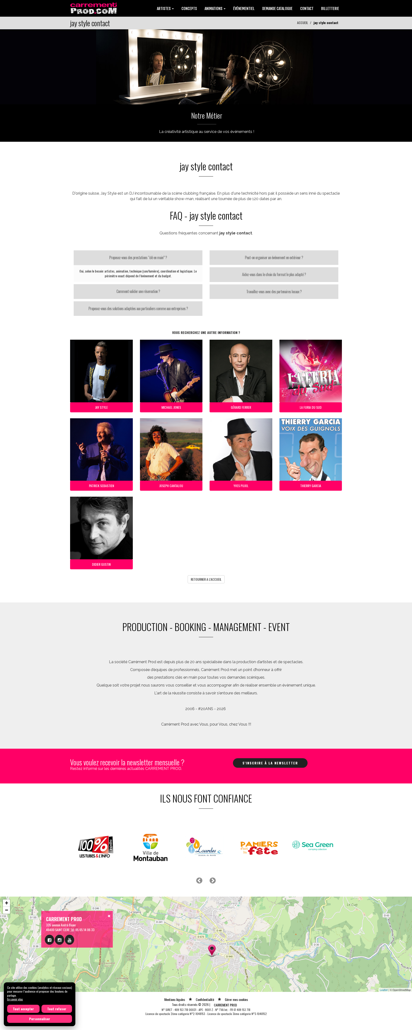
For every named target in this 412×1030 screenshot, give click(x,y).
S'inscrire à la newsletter (270, 762)
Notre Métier (206, 115)
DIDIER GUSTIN (101, 564)
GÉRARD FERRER (241, 407)
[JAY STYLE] (206, 66)
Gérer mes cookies (236, 999)
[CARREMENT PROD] (94, 7)
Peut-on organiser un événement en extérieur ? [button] (274, 257)
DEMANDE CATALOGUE (277, 8)
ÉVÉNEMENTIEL (244, 8)
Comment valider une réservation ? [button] (138, 291)
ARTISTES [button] (164, 8)
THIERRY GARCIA (310, 485)
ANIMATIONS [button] (214, 8)
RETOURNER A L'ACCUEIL (206, 579)
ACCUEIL (302, 22)
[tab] (138, 257)
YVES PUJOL (240, 485)
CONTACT (307, 8)
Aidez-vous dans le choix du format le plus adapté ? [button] (274, 274)
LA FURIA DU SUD (311, 407)
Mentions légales (174, 999)
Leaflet (384, 990)
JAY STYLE (101, 407)
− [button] (6, 910)
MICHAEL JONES (171, 407)
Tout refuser (56, 1008)
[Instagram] (59, 940)
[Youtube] (69, 940)
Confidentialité (205, 999)
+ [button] (6, 903)
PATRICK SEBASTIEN (101, 485)
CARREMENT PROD (225, 1004)
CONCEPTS (189, 8)
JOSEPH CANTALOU (171, 485)
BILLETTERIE (330, 8)
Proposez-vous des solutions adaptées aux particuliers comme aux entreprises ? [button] (138, 308)
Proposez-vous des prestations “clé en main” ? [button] (138, 257)
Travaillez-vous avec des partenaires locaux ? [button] (274, 291)
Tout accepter (23, 1008)
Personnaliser (39, 1018)
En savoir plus (15, 999)
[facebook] (49, 940)
